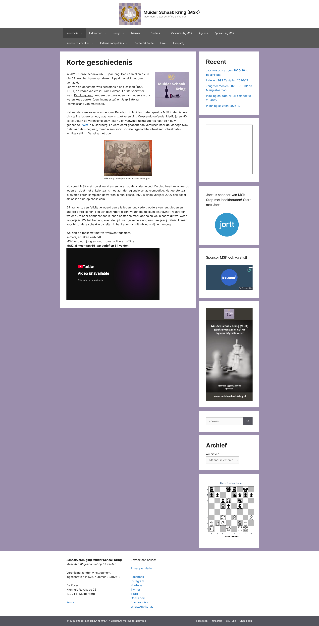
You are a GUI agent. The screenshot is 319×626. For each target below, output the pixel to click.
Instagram (137, 581)
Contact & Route (144, 43)
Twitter (135, 589)
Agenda (203, 33)
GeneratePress (137, 620)
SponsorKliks (139, 602)
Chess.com (138, 598)
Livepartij (178, 43)
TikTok (135, 593)
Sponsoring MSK (224, 33)
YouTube (136, 585)
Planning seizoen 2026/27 (223, 105)
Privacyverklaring (142, 568)
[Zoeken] (248, 421)
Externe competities (112, 43)
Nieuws (135, 33)
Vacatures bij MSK (181, 33)
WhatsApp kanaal (142, 606)
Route (70, 602)
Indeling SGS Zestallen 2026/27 (227, 80)
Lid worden (95, 33)
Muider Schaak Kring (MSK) (172, 12)
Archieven (212, 454)
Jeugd (116, 33)
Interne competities (77, 43)
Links (163, 43)
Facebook (137, 576)
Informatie (72, 33)
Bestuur (155, 33)
